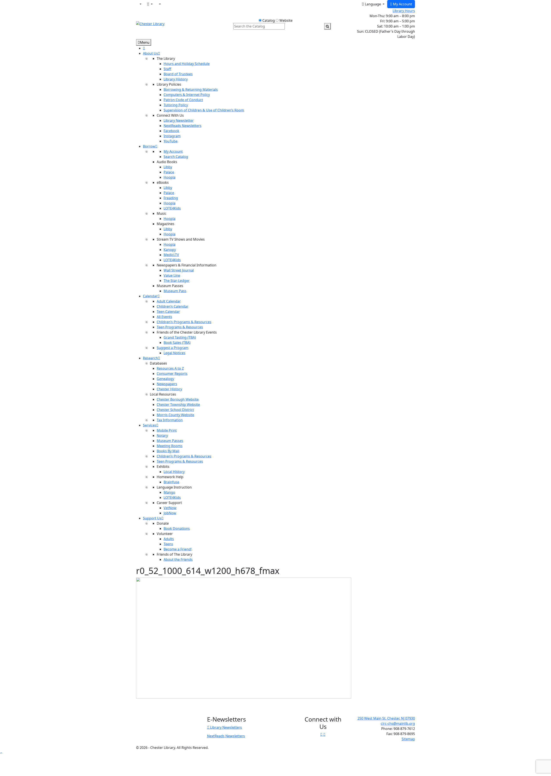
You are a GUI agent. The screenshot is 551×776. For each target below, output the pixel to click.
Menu (144, 42)
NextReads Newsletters (226, 736)
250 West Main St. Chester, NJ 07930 (386, 718)
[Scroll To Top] (1, 752)
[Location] (140, 4)
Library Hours (404, 10)
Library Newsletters (225, 727)
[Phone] (159, 4)
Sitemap (408, 739)
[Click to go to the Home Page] (150, 23)
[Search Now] (327, 26)
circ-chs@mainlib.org (398, 723)
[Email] (149, 4)
